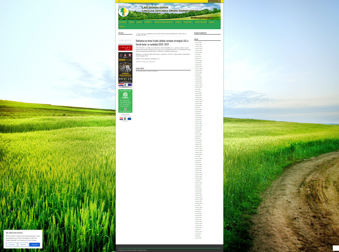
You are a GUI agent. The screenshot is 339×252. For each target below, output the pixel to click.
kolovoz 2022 (198, 109)
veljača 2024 (198, 83)
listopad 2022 (198, 105)
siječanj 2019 (198, 197)
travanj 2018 (198, 215)
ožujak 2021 (198, 144)
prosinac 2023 (198, 85)
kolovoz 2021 (198, 134)
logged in (145, 71)
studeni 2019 (198, 176)
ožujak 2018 (198, 217)
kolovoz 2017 (198, 231)
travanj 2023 (198, 95)
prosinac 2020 (198, 150)
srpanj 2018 (198, 209)
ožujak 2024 (198, 81)
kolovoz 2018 (198, 207)
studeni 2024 (198, 71)
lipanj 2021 (198, 138)
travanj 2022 (198, 117)
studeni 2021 (198, 128)
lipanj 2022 (198, 113)
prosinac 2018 (198, 199)
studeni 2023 (198, 87)
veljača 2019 (198, 195)
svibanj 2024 (198, 77)
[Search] (219, 1)
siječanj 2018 (198, 221)
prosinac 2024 (198, 69)
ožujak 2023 (198, 97)
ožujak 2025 (198, 64)
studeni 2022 (198, 103)
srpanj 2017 (198, 233)
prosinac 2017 (198, 223)
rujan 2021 (198, 132)
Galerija (211, 22)
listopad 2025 (198, 52)
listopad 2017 (198, 227)
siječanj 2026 (198, 46)
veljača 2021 (198, 146)
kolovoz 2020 (198, 158)
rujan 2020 (198, 156)
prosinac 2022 (198, 101)
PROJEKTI (178, 22)
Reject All (23, 244)
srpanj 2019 (198, 185)
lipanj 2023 (198, 91)
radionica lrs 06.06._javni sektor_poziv (145, 61)
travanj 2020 (198, 166)
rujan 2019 (198, 181)
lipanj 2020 (198, 162)
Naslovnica (123, 22)
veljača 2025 (198, 66)
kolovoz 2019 (198, 183)
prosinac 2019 (198, 174)
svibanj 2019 (198, 189)
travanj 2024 (198, 79)
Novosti (144, 33)
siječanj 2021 (198, 148)
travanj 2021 (198, 142)
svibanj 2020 (198, 164)
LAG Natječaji (188, 22)
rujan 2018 (198, 205)
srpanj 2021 (198, 136)
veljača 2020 (198, 170)
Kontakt (122, 27)
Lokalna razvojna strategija (163, 22)
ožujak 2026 (198, 42)
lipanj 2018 (198, 211)
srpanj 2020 (198, 160)
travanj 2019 (198, 191)
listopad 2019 (198, 178)
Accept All (34, 244)
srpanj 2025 (198, 56)
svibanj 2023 (198, 93)
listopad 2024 (198, 73)
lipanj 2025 (198, 58)
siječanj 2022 (198, 123)
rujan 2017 (198, 229)
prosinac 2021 (198, 126)
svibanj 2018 (198, 213)
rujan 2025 (198, 54)
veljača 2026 (198, 44)
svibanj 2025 (198, 60)
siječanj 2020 (198, 172)
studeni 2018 (198, 201)
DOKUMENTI (148, 22)
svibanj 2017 (198, 238)
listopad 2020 (198, 154)
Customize (12, 244)
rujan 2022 (198, 107)
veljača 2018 (198, 219)
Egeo (145, 250)
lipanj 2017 (198, 236)
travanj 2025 (198, 62)
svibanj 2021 (198, 140)
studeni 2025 (198, 50)
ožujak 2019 (198, 193)
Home (139, 33)
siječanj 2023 (198, 99)
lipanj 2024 (198, 75)
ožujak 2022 (198, 119)
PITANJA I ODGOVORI (200, 22)
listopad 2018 (198, 203)
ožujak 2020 (198, 168)
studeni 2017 (198, 225)
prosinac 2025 (198, 48)
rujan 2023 (198, 89)
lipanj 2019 (198, 187)
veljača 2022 (198, 121)
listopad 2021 (198, 130)
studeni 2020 (198, 152)
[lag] (123, 15)
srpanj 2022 (198, 111)
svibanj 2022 (198, 115)
